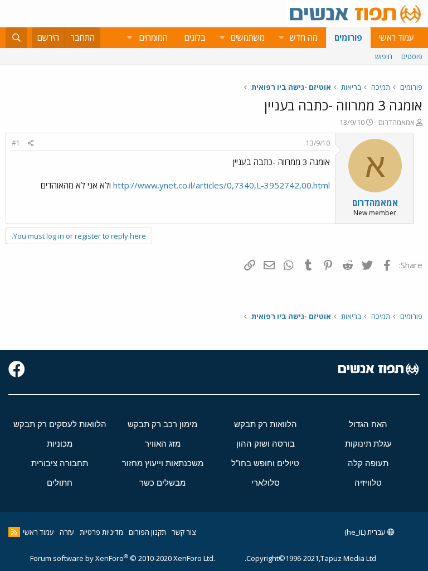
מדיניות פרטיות (101, 532)
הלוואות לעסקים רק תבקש (59, 424)
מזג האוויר (163, 443)
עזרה (67, 532)
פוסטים (411, 56)
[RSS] (14, 532)
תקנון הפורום (147, 532)
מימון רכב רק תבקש (162, 424)
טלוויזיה (368, 482)
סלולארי (265, 482)
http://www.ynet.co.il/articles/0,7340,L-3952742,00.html (221, 185)
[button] (281, 37)
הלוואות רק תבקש (265, 424)
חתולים (59, 482)
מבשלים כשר (162, 482)
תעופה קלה (368, 463)
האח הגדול (368, 424)
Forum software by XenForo (122, 558)
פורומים (348, 37)
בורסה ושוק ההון (265, 443)
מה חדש (304, 37)
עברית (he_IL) (365, 532)
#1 (16, 143)
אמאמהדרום (396, 122)
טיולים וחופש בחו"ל (265, 463)
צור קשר (184, 532)
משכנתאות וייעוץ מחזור (162, 463)
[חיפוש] (16, 37)
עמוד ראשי (396, 37)
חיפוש (383, 56)
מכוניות (59, 443)
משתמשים (248, 37)
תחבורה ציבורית (59, 463)
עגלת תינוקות (368, 443)
